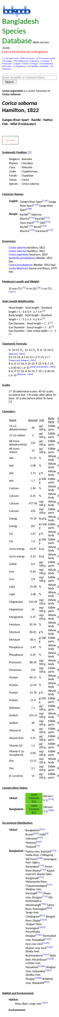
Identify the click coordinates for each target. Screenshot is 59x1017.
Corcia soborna (17, 247)
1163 (47, 939)
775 (49, 885)
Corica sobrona (17, 251)
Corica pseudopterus (21, 265)
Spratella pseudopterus (22, 258)
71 (38, 846)
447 (42, 829)
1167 (46, 954)
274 (32, 218)
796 (43, 904)
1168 (50, 959)
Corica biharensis (19, 268)
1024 (43, 920)
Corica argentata (18, 254)
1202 (48, 970)
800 (49, 908)
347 (45, 1003)
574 (51, 799)
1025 (42, 927)
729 (45, 201)
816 (47, 982)
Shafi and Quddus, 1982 (43, 367)
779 (45, 896)
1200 (41, 966)
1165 (46, 943)
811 (42, 916)
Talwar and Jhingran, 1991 (22, 360)
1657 (12, 292)
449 (36, 833)
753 (41, 877)
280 (51, 810)
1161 (39, 935)
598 (29, 209)
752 (43, 870)
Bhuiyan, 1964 (25, 374)
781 (39, 892)
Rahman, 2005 (17, 354)
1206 (38, 978)
